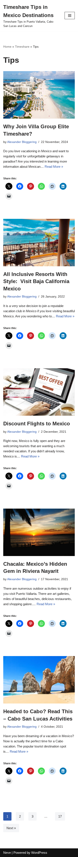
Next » (11, 828)
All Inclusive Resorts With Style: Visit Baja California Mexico (36, 281)
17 (60, 816)
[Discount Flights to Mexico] (39, 392)
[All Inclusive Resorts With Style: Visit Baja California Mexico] (39, 242)
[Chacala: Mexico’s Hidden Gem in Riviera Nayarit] (39, 532)
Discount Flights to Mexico (36, 423)
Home (7, 46)
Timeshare (22, 46)
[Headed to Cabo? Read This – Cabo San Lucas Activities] (39, 679)
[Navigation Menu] (70, 15)
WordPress (39, 852)
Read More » (54, 166)
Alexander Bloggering (22, 142)
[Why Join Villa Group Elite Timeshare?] (39, 95)
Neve (7, 852)
